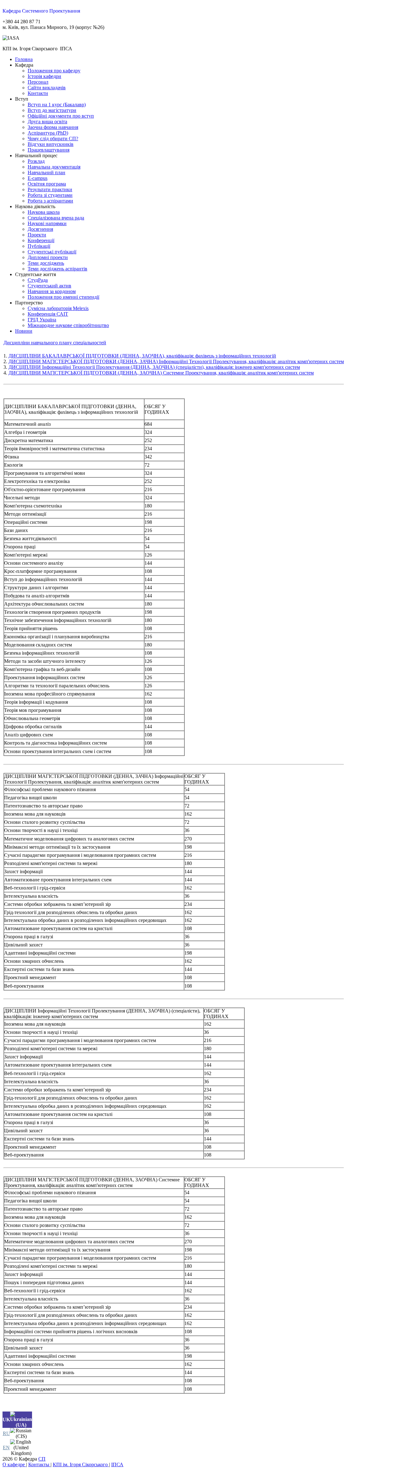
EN (6, 1447)
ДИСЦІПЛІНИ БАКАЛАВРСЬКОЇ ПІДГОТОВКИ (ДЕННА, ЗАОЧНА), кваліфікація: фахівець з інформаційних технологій (142, 355)
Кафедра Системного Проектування (41, 11)
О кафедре (14, 1464)
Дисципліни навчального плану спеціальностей (54, 342)
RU (6, 1433)
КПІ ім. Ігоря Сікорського (81, 1464)
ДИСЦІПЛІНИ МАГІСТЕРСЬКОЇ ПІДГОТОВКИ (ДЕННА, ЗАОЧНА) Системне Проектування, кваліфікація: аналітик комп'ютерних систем (161, 372)
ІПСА (117, 1464)
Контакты (39, 1464)
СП (42, 1459)
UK (6, 1419)
